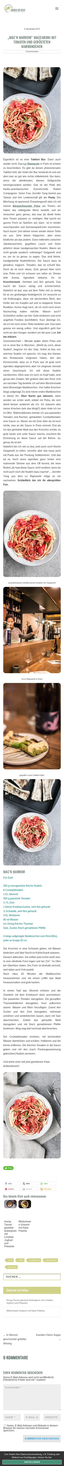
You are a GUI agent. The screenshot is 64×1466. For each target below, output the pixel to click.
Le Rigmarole (34, 1260)
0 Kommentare (32, 51)
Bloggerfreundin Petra (26, 206)
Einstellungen (32, 1462)
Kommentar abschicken (42, 1438)
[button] (12, 1183)
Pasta (21, 1260)
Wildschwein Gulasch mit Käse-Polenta (24, 1226)
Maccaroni (12, 1267)
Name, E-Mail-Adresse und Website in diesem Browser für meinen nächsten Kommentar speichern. (30, 1428)
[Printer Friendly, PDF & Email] (8, 1169)
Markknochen (51, 1260)
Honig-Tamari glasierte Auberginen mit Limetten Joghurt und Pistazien (10, 1234)
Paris (10, 1260)
